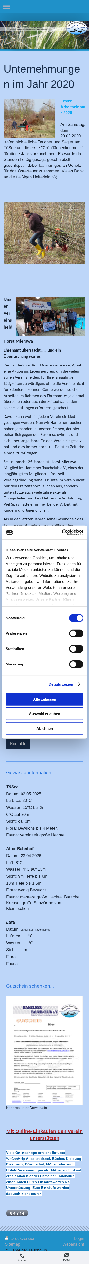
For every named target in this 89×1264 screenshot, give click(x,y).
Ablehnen (44, 728)
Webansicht (73, 1244)
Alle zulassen (44, 699)
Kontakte (18, 743)
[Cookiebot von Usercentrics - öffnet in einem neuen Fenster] (62, 532)
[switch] (76, 633)
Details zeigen (61, 684)
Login (79, 1238)
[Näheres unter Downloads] (44, 1050)
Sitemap (12, 1244)
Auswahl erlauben (44, 714)
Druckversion (23, 1238)
